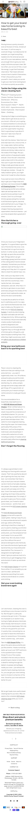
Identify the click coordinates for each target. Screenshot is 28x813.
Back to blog (15, 707)
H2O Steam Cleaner (11, 567)
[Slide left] (12, 738)
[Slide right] (15, 738)
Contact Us (14, 763)
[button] (3, 1)
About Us (18, 761)
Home (8, 761)
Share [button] (4, 36)
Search (13, 761)
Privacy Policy (9, 748)
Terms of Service (18, 748)
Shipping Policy (14, 750)
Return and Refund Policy (14, 752)
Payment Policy (14, 754)
